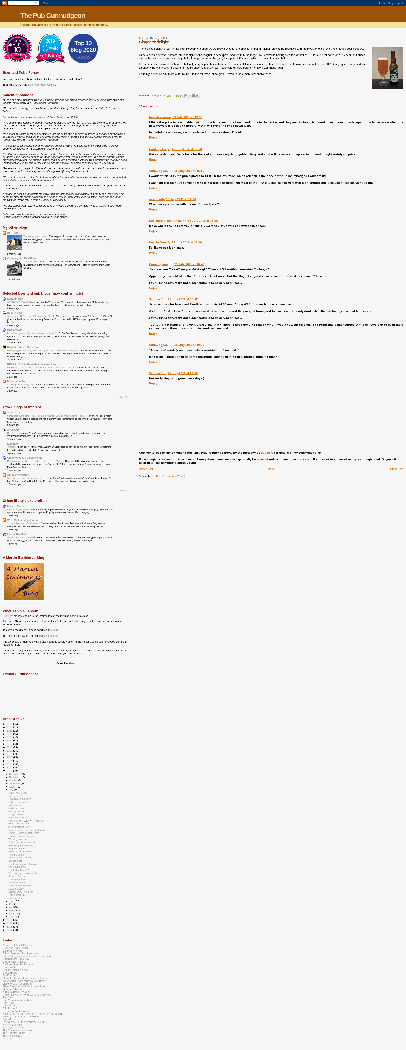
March (12, 910)
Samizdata (13, 412)
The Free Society (12, 1035)
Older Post (396, 469)
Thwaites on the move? (20, 799)
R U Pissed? (10, 1008)
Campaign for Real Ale (16, 959)
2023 (10, 730)
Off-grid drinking (16, 814)
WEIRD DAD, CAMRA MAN (21, 302)
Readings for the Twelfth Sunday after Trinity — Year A (35, 461)
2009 (10, 923)
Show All (123, 397)
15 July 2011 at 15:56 (187, 117)
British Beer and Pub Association (21, 953)
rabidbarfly (157, 199)
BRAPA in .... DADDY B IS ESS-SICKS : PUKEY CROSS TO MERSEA (43, 367)
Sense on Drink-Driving (16, 1011)
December (15, 774)
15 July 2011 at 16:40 (189, 264)
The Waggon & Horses (35, 236)
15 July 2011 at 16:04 (181, 199)
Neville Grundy (159, 242)
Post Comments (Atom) (170, 476)
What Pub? (9, 1038)
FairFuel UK (9, 975)
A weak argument (17, 867)
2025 (10, 723)
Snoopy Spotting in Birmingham (23, 523)
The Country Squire (14, 1033)
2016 (10, 754)
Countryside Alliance (14, 961)
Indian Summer (16, 805)
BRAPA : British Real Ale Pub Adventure (31, 364)
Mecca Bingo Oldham (18, 509)
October (13, 780)
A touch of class (16, 876)
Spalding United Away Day (21, 384)
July (11, 789)
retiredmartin (15, 299)
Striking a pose (16, 861)
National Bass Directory (16, 991)
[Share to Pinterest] (198, 96)
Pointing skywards (17, 817)
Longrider (13, 443)
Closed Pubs (14, 233)
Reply (153, 137)
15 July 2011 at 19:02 (183, 299)
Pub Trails (8, 1002)
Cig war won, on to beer (20, 892)
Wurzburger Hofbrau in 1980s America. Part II (31, 316)
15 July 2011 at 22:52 (183, 373)
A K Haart (13, 429)
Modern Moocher (17, 506)
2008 (10, 926)
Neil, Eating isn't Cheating (168, 220)
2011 (10, 771)
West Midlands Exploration (23, 520)
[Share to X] (190, 96)
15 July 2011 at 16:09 (187, 242)
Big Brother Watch (13, 950)
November (15, 777)
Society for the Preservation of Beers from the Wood (32, 1013)
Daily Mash (9, 967)
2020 (10, 740)
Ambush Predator (18, 474)
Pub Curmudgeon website (18, 1000)
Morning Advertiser (13, 989)
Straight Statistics (12, 1024)
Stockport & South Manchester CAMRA (25, 1022)
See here (267, 452)
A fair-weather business (20, 885)
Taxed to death (16, 854)
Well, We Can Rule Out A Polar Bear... (26, 478)
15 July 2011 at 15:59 (189, 171)
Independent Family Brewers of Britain (25, 980)
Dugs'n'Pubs (10, 972)
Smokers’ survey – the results (23, 864)
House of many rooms (19, 823)
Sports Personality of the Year (23, 833)
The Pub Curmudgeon (52, 15)
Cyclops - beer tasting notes (19, 964)
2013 (10, 764)
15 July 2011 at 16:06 (203, 220)
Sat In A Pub (157, 299)
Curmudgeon (158, 171)
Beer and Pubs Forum (41, 84)
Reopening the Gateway (20, 845)
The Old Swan (31, 261)
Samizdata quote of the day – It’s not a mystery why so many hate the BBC (46, 416)
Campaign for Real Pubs (21, 258)
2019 (10, 744)
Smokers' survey (17, 882)
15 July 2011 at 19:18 (189, 345)
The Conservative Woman (18, 1030)
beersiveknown (160, 117)
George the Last (16, 811)
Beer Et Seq (14, 312)
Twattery (12, 447)
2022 (10, 734)
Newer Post (146, 469)
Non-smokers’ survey (19, 857)
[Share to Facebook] (194, 96)
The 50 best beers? (18, 870)
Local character (16, 888)
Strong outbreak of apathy (21, 842)
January (13, 916)
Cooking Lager (159, 149)
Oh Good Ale (14, 330)
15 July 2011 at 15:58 (187, 149)
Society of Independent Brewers (21, 1016)
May (11, 904)
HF (9, 433)
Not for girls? (15, 796)
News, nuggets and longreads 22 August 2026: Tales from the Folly (41, 350)
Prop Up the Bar (16, 381)
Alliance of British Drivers (17, 945)
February (14, 913)
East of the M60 (16, 534)
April (11, 907)
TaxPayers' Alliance (14, 1027)
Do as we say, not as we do (22, 873)
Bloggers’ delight (16, 848)
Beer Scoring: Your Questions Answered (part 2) (32, 333)
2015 (10, 757)
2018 (10, 747)
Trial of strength (16, 895)
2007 (10, 930)
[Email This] (182, 96)
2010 (10, 919)
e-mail (54, 629)
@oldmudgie (51, 635)
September (15, 783)
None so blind (15, 898)
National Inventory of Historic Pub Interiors (27, 994)
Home (271, 469)
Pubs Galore (10, 1005)
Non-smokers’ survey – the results (26, 820)
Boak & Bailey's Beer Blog (23, 347)
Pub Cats (8, 997)
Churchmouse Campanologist (25, 457)
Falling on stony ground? (21, 851)
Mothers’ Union (16, 808)
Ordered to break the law (21, 836)
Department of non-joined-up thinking (27, 830)
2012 (10, 767)
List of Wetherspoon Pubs (17, 983)
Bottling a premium (17, 879)
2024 (10, 727)
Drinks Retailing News (15, 969)
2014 (10, 760)
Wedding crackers (17, 839)
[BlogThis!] (186, 96)
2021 (10, 737)
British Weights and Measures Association (27, 956)
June (12, 901)
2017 (10, 750)
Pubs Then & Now (17, 793)
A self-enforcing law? (19, 827)
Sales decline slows (18, 802)
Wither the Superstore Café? (22, 537)
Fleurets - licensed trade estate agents (25, 978)
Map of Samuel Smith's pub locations (24, 986)
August (13, 786)
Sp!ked (7, 1019)
